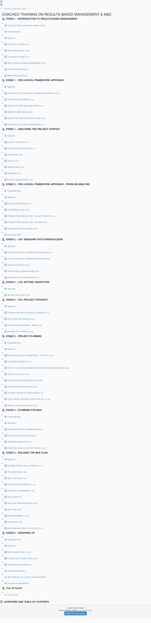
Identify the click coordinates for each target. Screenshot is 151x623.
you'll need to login (85, 610)
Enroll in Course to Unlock (75, 613)
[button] (1, 2)
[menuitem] (1, 5)
